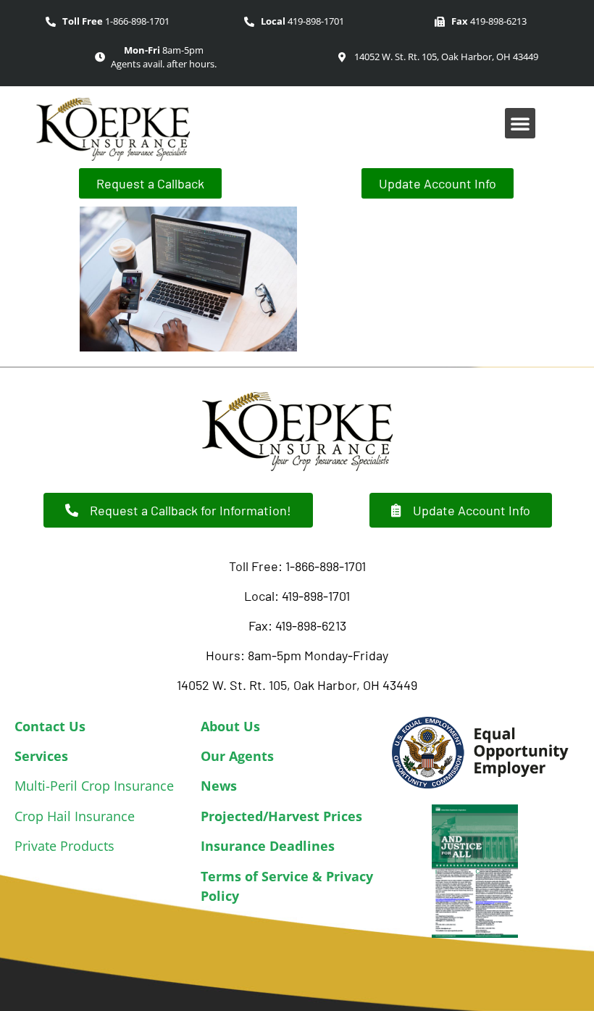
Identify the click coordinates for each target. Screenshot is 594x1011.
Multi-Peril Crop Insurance (94, 785)
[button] (520, 123)
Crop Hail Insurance (74, 816)
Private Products (64, 845)
